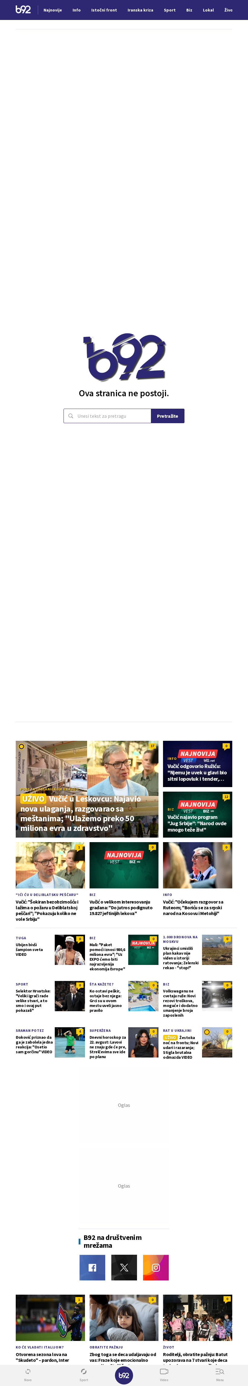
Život (169, 1347)
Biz (171, 809)
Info (172, 758)
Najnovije (53, 10)
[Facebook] (92, 1267)
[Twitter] (124, 1267)
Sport (22, 984)
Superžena (100, 1030)
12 (226, 796)
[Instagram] (156, 1267)
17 (152, 746)
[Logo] (23, 10)
